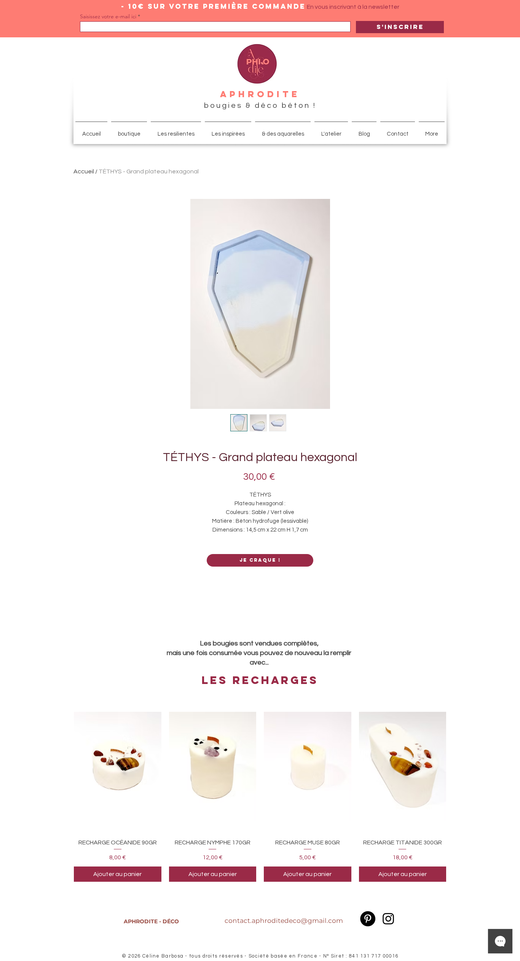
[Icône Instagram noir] (388, 918)
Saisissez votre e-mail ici (108, 16)
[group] (260, 792)
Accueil (83, 171)
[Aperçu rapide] (117, 766)
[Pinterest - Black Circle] (367, 918)
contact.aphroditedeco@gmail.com (284, 920)
